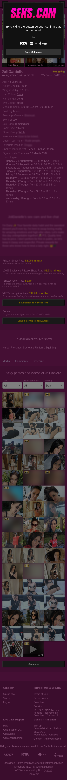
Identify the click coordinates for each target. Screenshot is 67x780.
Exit (33, 37)
